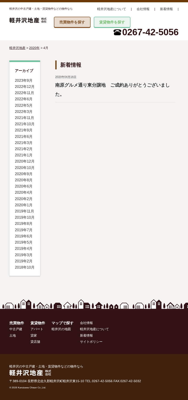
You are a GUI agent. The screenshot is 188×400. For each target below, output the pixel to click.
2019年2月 (24, 261)
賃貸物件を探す (112, 22)
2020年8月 (24, 180)
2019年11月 (24, 211)
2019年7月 (24, 230)
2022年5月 (24, 105)
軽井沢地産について (111, 9)
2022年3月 (24, 112)
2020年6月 (24, 186)
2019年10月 (25, 217)
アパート (36, 329)
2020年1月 (24, 205)
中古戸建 (15, 329)
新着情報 (166, 9)
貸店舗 (35, 341)
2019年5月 (24, 242)
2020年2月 (24, 199)
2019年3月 (24, 255)
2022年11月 (24, 93)
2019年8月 (24, 224)
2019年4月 (24, 248)
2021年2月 (24, 149)
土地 (12, 335)
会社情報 (143, 9)
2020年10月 (25, 168)
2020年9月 (24, 174)
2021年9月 (24, 130)
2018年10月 (25, 267)
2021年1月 (24, 155)
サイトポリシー (91, 341)
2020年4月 (24, 192)
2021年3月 (24, 143)
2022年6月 (24, 99)
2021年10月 (25, 124)
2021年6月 (24, 137)
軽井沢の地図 (61, 329)
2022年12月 (25, 87)
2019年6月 (24, 236)
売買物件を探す (72, 22)
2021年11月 (24, 118)
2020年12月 (25, 161)
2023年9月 (24, 80)
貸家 (33, 335)
